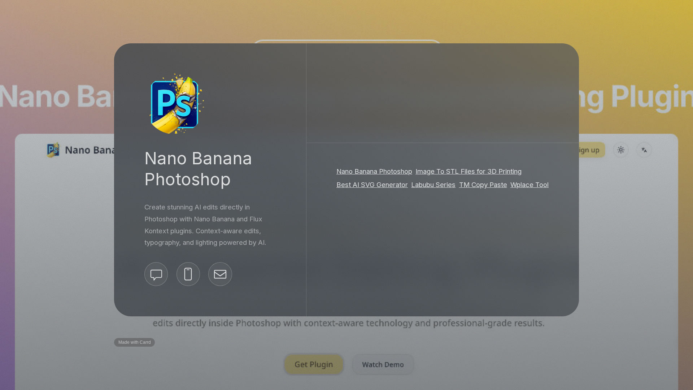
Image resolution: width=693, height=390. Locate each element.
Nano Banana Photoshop (374, 171)
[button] (156, 274)
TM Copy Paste (483, 185)
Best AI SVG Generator (372, 185)
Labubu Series (433, 185)
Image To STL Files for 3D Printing (468, 171)
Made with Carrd (134, 342)
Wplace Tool (529, 185)
